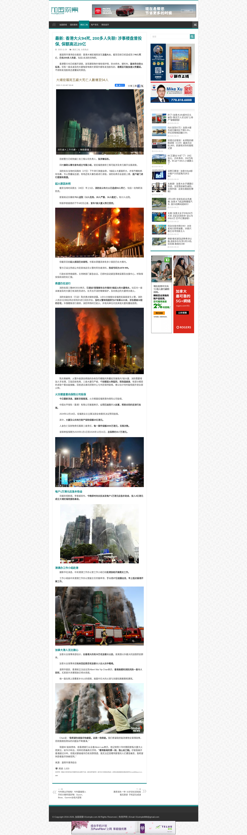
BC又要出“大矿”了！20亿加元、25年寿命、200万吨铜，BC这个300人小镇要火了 (180, 159)
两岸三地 (84, 25)
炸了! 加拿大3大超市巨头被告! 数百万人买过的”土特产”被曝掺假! (180, 117)
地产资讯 (94, 25)
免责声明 (123, 817)
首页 (54, 24)
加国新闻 (63, 25)
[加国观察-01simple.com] (64, 10)
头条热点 (84, 50)
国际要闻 (73, 25)
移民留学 (105, 25)
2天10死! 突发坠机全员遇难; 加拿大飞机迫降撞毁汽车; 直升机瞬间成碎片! (180, 201)
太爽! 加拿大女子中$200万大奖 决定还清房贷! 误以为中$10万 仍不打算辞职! (180, 216)
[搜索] (192, 36)
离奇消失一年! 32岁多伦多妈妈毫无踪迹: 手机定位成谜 (127, 792)
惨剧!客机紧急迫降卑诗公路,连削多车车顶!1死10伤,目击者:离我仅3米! (180, 241)
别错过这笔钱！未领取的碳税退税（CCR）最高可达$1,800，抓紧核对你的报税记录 (180, 144)
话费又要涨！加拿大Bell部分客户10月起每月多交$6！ (180, 173)
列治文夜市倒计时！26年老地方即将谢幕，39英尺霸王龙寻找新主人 (179, 228)
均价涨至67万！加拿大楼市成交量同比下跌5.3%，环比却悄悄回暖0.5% (180, 130)
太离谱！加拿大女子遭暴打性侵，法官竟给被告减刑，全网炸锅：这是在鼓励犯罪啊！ (180, 187)
